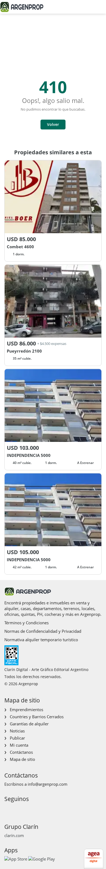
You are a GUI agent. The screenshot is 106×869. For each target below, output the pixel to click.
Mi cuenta (19, 745)
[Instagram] (16, 809)
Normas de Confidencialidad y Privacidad (42, 631)
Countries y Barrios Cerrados (37, 716)
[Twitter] (34, 809)
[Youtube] (25, 809)
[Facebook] (8, 809)
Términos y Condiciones (26, 622)
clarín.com (14, 835)
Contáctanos (21, 752)
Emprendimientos (26, 709)
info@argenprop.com (47, 784)
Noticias (17, 731)
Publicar (17, 738)
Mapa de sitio (22, 759)
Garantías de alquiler (29, 723)
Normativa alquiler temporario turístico (41, 639)
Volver (53, 124)
